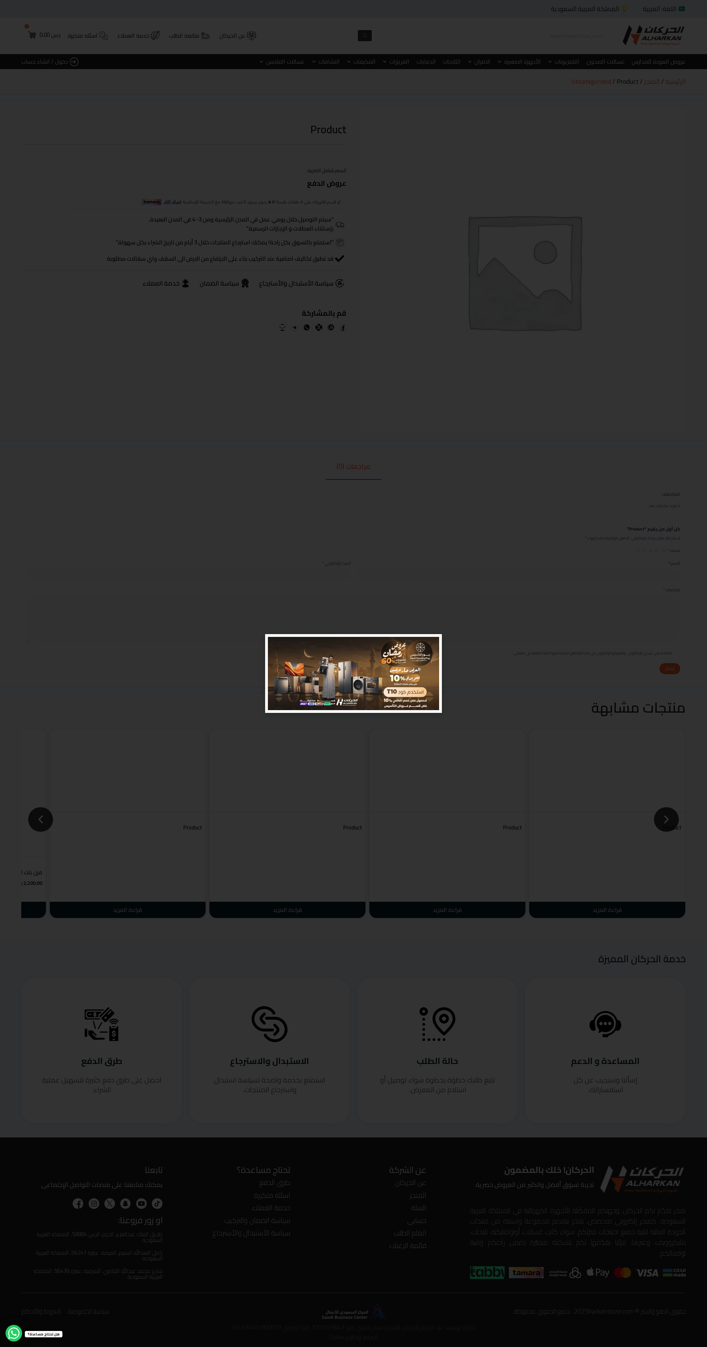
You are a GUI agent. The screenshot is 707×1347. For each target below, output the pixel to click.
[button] (273, 642)
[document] (353, 673)
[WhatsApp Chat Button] (14, 1333)
